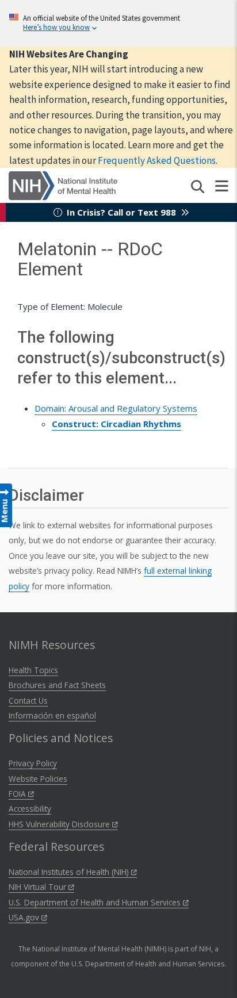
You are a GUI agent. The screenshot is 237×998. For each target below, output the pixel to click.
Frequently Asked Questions (157, 160)
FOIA (18, 793)
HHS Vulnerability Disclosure (60, 824)
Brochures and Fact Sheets (57, 685)
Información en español (52, 715)
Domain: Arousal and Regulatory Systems (116, 408)
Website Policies (38, 778)
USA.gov (25, 917)
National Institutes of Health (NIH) (70, 871)
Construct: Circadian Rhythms (116, 423)
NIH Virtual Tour (38, 886)
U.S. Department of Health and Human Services (96, 902)
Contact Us (28, 700)
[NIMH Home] (63, 184)
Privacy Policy (33, 763)
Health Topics (33, 670)
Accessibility (30, 808)
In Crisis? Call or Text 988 (121, 212)
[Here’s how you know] (118, 23)
